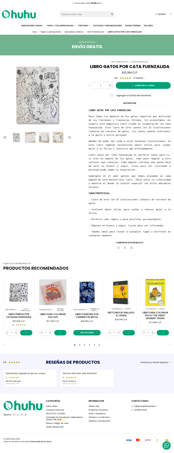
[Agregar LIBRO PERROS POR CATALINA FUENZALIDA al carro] (26, 332)
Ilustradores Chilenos (74, 32)
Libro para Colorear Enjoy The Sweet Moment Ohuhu (155, 315)
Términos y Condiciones (99, 417)
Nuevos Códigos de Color (57, 423)
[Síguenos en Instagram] (14, 414)
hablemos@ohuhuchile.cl (145, 406)
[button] (74, 345)
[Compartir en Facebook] (118, 247)
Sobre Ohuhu (52, 406)
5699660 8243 (140, 410)
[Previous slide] (5, 137)
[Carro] (170, 14)
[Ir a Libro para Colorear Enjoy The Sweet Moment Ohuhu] (155, 292)
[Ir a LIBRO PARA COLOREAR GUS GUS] (52, 292)
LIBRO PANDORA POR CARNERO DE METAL (87, 316)
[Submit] (112, 14)
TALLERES (148, 25)
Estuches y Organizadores (107, 25)
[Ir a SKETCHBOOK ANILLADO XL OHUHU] (121, 292)
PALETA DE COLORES (55, 413)
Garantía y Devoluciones (99, 421)
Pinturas (83, 25)
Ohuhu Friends (133, 25)
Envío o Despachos (97, 413)
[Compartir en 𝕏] (125, 247)
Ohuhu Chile (94, 406)
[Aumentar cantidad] (110, 85)
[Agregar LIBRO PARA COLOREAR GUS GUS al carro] (60, 332)
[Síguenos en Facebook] (18, 414)
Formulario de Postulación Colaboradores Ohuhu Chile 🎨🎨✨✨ (64, 418)
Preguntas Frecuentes (98, 410)
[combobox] (87, 14)
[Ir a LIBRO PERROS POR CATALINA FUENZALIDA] (18, 292)
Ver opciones (87, 332)
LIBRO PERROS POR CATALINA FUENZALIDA (18, 316)
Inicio (34, 32)
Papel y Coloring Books (60, 25)
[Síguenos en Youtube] (22, 414)
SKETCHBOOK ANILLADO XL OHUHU (121, 314)
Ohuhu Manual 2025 (55, 427)
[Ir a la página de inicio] (19, 14)
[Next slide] (69, 137)
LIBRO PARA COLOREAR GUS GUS (53, 316)
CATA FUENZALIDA (95, 32)
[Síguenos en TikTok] (25, 414)
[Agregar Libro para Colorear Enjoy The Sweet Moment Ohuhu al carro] (163, 332)
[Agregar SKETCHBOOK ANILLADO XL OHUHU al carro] (129, 332)
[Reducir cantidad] (91, 85)
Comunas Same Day (55, 410)
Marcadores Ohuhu (31, 25)
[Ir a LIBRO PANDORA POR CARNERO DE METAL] (87, 292)
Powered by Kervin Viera (40, 441)
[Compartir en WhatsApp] (131, 247)
